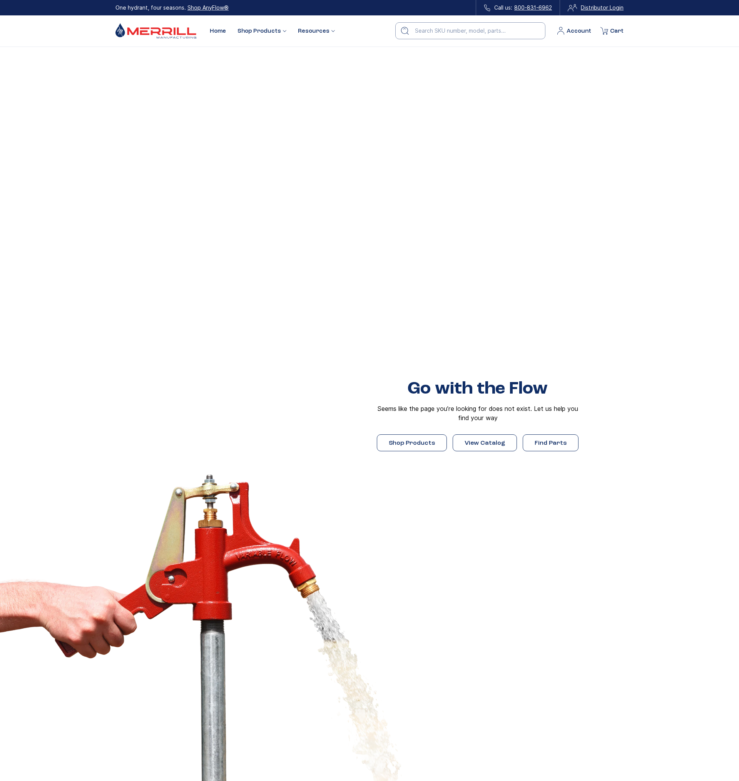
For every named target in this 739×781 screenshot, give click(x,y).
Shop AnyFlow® (208, 8)
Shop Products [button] (259, 31)
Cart (617, 30)
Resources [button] (313, 31)
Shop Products (412, 443)
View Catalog (485, 443)
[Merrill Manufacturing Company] (155, 31)
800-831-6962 (533, 8)
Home (218, 30)
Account (579, 30)
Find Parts (551, 443)
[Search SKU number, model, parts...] (405, 30)
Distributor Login (602, 8)
